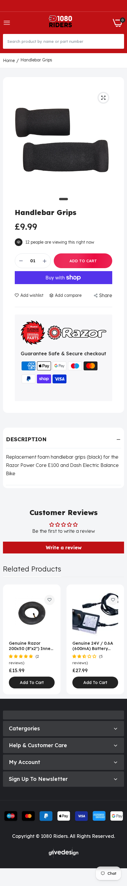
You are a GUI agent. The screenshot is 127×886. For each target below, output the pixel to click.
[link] (49, 600)
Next (116, 639)
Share (105, 295)
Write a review (64, 548)
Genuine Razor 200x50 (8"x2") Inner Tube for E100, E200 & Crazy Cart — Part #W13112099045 (30, 646)
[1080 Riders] (61, 23)
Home (9, 60)
